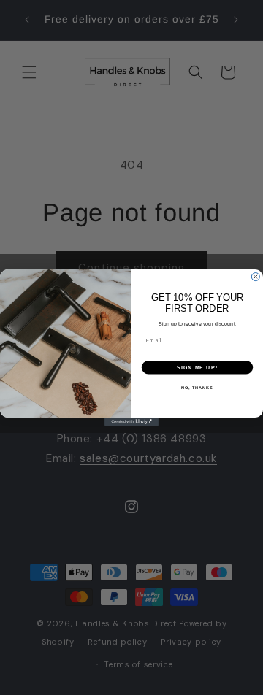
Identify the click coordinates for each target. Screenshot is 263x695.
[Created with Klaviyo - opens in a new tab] (131, 422)
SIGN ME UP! (197, 367)
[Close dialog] (255, 277)
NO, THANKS (197, 387)
